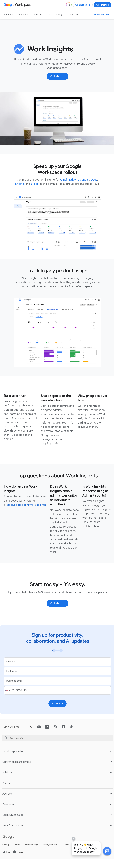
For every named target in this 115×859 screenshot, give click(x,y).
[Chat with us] (105, 851)
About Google (31, 847)
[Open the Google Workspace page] (18, 5)
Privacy (5, 847)
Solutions (8, 14)
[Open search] (69, 4)
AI (49, 14)
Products (23, 14)
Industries (38, 14)
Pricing (59, 14)
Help (67, 847)
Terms (17, 847)
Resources (73, 14)
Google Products (51, 847)
